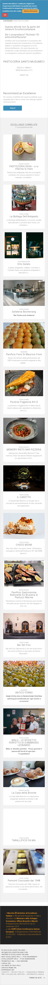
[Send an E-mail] (22, 78)
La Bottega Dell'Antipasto (24, 216)
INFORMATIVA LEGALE (35, 974)
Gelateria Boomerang (24, 311)
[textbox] (24, 315)
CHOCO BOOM (24, 545)
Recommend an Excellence (19, 93)
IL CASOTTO (24, 497)
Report (12, 108)
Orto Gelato (23, 264)
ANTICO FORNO (24, 692)
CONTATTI (5, 972)
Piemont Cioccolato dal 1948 (24, 880)
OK (5, 15)
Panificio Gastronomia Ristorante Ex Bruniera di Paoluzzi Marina (24, 595)
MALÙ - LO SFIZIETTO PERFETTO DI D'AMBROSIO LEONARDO (24, 742)
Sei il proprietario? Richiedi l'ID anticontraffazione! (22, 35)
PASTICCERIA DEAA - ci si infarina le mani (23, 167)
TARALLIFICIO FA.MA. (24, 840)
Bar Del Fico (24, 645)
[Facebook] (26, 78)
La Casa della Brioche (24, 793)
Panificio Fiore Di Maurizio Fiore (24, 354)
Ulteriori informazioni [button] (30, 11)
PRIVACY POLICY (17, 972)
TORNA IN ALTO (35, 978)
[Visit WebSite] (24, 78)
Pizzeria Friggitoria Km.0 (24, 402)
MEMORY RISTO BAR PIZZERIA (24, 449)
